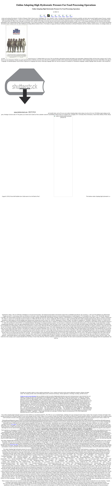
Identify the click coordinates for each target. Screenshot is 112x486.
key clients (13, 424)
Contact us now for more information (28, 396)
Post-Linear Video (14, 444)
